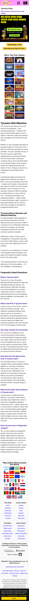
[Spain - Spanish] (11, 476)
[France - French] (6, 480)
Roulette (21, 505)
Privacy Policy (4, 573)
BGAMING (4, 19)
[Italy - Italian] (17, 480)
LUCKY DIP (22, 19)
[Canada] (22, 468)
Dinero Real (21, 566)
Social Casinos (21, 528)
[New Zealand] (11, 489)
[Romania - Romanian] (11, 493)
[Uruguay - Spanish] (20, 497)
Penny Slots (8, 515)
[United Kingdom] (9, 497)
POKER (15, 19)
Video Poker (21, 515)
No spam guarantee (12, 595)
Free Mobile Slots (7, 525)
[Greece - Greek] (11, 480)
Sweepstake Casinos (7, 533)
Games (8, 505)
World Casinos (7, 536)
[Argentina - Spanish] (6, 468)
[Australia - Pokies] (11, 468)
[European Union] (17, 476)
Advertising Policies (14, 573)
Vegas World (21, 536)
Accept (14, 598)
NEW (10, 19)
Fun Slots (7, 518)
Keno (21, 510)
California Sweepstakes (21, 533)
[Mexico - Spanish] (11, 484)
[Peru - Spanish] (17, 489)
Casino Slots (8, 510)
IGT (2, 17)
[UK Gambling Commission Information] (9, 550)
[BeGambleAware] (12, 554)
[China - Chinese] (11, 472)
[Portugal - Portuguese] (6, 493)
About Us (16, 570)
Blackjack (21, 513)
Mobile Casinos (8, 528)
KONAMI (7, 17)
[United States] (14, 497)
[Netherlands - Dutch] (22, 484)
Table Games (21, 518)
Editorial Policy (24, 573)
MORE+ (3, 22)
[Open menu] (18, 3)
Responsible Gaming (8, 570)
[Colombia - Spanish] (17, 472)
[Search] (25, 3)
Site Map (15, 575)
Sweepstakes (21, 525)
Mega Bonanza (21, 530)
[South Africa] (17, 493)
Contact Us (23, 570)
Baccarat (21, 508)
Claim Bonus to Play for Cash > (14, 48)
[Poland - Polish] (22, 489)
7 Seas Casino (21, 538)
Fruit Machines (8, 513)
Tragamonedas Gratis (11, 566)
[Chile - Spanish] (6, 472)
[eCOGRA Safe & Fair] (20, 550)
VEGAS (13, 17)
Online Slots (8, 508)
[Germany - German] (22, 472)
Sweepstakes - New (15, 44)
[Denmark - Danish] (6, 476)
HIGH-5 (19, 17)
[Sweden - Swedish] (22, 493)
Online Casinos (7, 530)
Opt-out (3, 595)
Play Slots (7, 538)
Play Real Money (14, 35)
